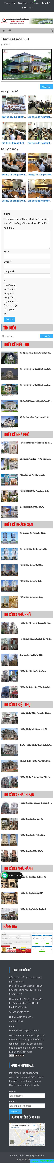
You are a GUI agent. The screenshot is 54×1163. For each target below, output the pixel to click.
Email (7, 261)
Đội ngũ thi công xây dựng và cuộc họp (21, 174)
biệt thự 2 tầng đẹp (26, 1047)
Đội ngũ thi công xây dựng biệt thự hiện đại (23, 200)
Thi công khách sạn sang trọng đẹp (31, 819)
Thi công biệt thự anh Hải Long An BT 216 (33, 729)
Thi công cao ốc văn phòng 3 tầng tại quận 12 (35, 687)
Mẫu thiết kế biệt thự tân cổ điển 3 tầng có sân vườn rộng (36, 369)
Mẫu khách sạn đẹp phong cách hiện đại (33, 533)
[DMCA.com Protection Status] (16, 1055)
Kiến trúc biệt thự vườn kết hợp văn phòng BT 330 (36, 401)
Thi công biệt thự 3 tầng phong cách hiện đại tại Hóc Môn (36, 713)
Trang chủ (9, 3)
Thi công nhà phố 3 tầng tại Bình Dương (33, 671)
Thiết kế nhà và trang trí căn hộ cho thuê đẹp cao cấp (36, 442)
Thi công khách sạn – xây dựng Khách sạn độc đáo (36, 803)
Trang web (9, 271)
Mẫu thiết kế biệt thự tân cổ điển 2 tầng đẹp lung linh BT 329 (36, 385)
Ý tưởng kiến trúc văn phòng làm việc (32, 475)
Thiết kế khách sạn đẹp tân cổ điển (31, 565)
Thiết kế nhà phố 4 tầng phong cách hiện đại (34, 491)
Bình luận (9, 228)
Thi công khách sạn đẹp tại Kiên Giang (32, 835)
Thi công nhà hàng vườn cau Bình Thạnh (33, 909)
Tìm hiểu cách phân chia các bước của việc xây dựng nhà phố (36, 639)
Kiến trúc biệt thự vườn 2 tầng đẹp (48, 87)
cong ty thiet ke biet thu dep (24, 1035)
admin (7, 44)
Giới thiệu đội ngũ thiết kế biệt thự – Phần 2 (23, 143)
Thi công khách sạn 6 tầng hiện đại (31, 851)
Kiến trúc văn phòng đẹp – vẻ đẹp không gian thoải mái (36, 459)
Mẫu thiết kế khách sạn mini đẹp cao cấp (33, 549)
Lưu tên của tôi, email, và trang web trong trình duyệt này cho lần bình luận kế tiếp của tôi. (11, 299)
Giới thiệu (23, 3)
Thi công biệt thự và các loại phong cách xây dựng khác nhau (36, 777)
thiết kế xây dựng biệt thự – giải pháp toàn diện (25, 117)
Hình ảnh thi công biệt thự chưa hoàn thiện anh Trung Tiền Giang (36, 745)
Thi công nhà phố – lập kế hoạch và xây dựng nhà (36, 623)
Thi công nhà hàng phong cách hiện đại (33, 877)
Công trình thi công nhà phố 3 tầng (31, 655)
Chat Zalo (15, 875)
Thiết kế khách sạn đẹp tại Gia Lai (31, 581)
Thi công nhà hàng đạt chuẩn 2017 (31, 893)
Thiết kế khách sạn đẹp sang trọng (31, 597)
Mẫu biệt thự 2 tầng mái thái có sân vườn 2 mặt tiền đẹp (36, 353)
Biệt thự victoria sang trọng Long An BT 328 (34, 417)
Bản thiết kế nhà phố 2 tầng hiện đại (32, 507)
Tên (6, 252)
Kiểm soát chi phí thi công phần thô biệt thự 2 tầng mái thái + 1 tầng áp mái (36, 761)
